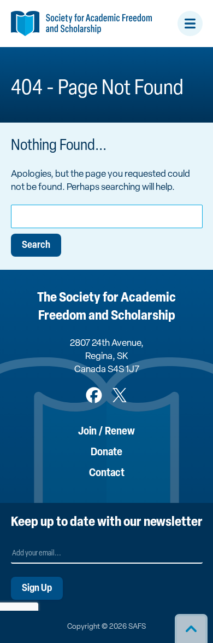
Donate (106, 452)
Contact (107, 473)
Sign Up (37, 589)
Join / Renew (106, 431)
